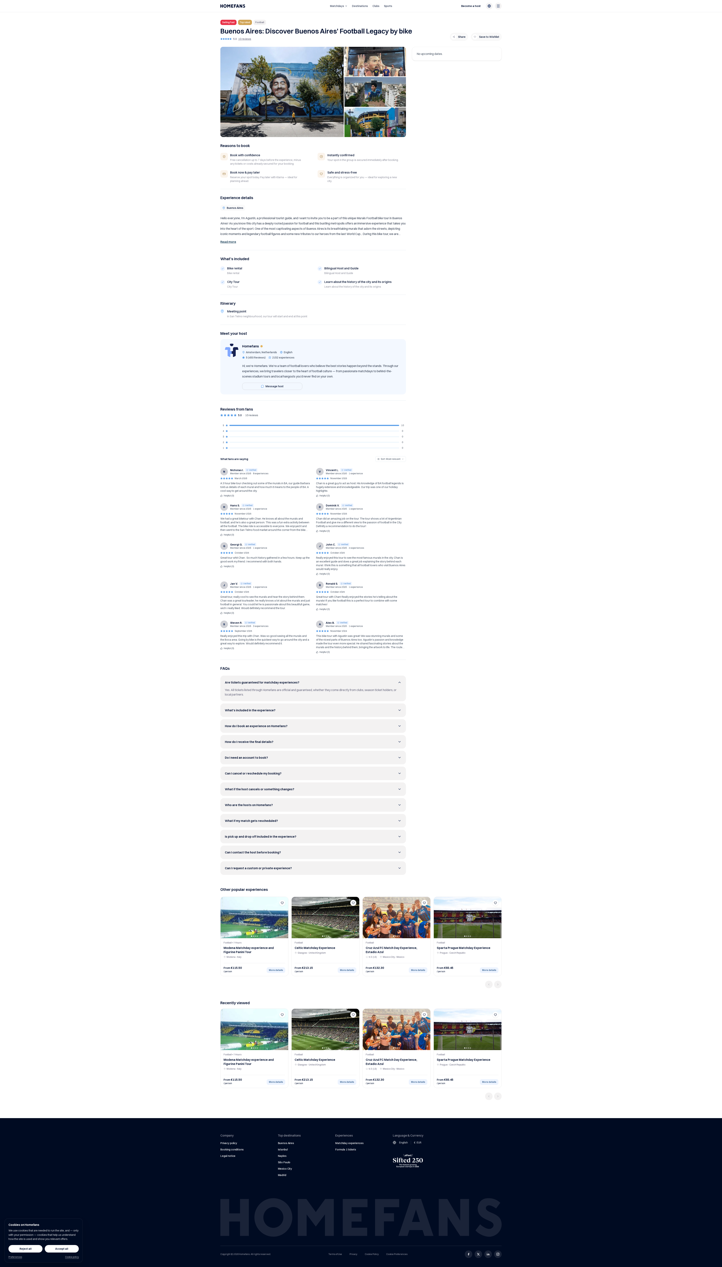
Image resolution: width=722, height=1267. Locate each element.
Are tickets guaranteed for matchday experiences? (262, 682)
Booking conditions (231, 1149)
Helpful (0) (229, 495)
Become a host (471, 6)
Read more (228, 242)
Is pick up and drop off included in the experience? (260, 836)
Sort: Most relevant (390, 459)
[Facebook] (468, 1254)
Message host (274, 386)
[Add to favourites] (282, 903)
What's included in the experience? (250, 710)
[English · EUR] (489, 6)
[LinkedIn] (488, 1254)
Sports (388, 6)
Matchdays (337, 6)
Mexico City (285, 1168)
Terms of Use (335, 1254)
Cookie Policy (372, 1254)
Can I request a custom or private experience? (258, 868)
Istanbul (283, 1149)
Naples (282, 1156)
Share (462, 37)
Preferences (15, 1257)
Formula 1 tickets (345, 1149)
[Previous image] (224, 917)
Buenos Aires (286, 1143)
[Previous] (489, 984)
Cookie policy (72, 1257)
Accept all (61, 1248)
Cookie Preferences (396, 1254)
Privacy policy (228, 1143)
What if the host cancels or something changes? (259, 789)
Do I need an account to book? (246, 757)
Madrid (282, 1175)
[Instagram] (498, 1254)
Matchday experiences (349, 1143)
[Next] (498, 984)
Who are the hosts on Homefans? (249, 805)
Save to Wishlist (489, 37)
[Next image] (284, 917)
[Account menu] (498, 6)
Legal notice (227, 1156)
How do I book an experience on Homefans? (256, 726)
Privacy (353, 1254)
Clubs (375, 6)
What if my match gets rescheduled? (251, 821)
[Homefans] (232, 6)
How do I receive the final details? (249, 742)
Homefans (250, 346)
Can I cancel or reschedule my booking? (253, 773)
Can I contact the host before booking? (253, 852)
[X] (478, 1254)
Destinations (360, 6)
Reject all (26, 1248)
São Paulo (284, 1162)
